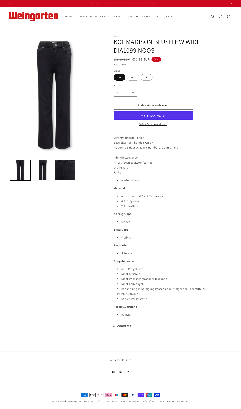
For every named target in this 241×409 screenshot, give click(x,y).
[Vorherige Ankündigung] (10, 3)
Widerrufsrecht (149, 401)
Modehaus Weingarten (70, 401)
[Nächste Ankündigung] (231, 3)
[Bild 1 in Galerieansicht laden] (20, 170)
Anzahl (117, 85)
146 (119, 77)
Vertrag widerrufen (120, 359)
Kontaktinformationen (178, 401)
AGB (162, 401)
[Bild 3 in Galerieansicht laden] (65, 170)
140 (133, 77)
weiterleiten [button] (124, 325)
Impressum (134, 401)
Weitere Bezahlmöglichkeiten (153, 124)
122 (146, 77)
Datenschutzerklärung (114, 401)
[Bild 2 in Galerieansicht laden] (42, 170)
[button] (70, 16)
